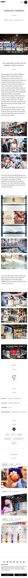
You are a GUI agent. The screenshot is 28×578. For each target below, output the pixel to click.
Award (14, 443)
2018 (13, 434)
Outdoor (8, 438)
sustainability (18, 438)
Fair (7, 434)
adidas (20, 434)
